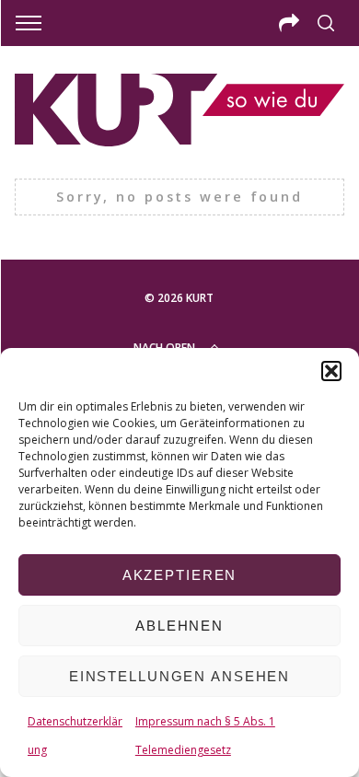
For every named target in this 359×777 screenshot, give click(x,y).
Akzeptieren (179, 575)
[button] (331, 371)
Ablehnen (179, 625)
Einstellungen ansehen (179, 676)
